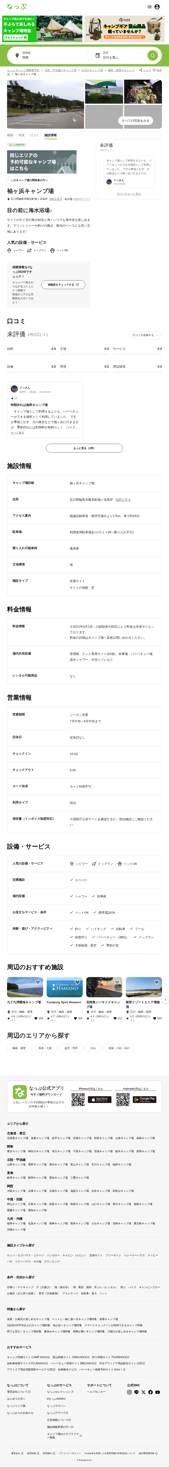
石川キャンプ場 (101, 1164)
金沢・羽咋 (71, 1048)
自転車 (85, 1293)
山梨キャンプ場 (16, 1164)
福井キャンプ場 (122, 1164)
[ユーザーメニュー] (153, 6)
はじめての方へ (16, 1398)
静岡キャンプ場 (37, 1177)
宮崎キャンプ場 (122, 1223)
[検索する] (152, 55)
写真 (21, 135)
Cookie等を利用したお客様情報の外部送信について (109, 1453)
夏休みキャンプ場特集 (57, 1331)
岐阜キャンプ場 (16, 1177)
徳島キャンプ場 (143, 1204)
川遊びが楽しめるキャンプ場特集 (127, 1331)
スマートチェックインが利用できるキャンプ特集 (113, 1325)
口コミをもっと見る (129, 193)
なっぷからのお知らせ (20, 1412)
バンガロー (53, 1255)
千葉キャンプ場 (82, 1151)
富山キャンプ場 (79, 1164)
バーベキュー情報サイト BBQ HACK (72, 1363)
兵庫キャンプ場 (37, 1190)
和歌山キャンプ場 (123, 1190)
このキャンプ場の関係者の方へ (29, 180)
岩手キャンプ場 (61, 1138)
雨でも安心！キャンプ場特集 (24, 1331)
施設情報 (50, 135)
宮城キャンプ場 (82, 1138)
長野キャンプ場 (37, 1164)
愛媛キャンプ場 (16, 1210)
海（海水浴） (62, 1287)
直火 (94, 1293)
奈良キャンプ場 (101, 1190)
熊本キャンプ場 (79, 1223)
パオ (9, 1261)
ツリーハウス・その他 (28, 1261)
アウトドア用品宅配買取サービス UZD (30, 1369)
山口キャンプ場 (101, 1204)
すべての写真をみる (135, 120)
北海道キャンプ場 (17, 1138)
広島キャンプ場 (37, 1204)
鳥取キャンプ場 (58, 1204)
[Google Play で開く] (144, 1099)
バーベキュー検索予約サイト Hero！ (101, 1369)
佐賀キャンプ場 (37, 1223)
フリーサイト (113, 1255)
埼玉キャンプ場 (61, 1151)
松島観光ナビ (66, 1369)
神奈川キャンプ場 (38, 1151)
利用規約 (47, 1453)
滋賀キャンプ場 (79, 1190)
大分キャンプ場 (101, 1223)
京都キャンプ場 (58, 1190)
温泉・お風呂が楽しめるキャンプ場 (28, 1319)
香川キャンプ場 (122, 1204)
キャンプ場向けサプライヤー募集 (63, 1435)
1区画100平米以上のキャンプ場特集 (28, 1325)
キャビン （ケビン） (74, 1255)
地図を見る (55, 198)
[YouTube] (157, 1392)
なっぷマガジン (56, 1405)
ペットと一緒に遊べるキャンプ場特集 (74, 1319)
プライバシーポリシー (70, 1453)
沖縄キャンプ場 (16, 1229)
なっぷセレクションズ (60, 1391)
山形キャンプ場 (124, 1138)
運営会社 (15, 1453)
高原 (81, 1287)
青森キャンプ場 (40, 1138)
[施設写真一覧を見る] (45, 104)
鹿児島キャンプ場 (144, 1223)
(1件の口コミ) (81, 199)
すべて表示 (17, 432)
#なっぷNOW (55, 1398)
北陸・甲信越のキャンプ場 (60, 70)
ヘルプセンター (96, 1391)
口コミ (34, 135)
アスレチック (70, 1293)
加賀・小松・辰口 (119, 1048)
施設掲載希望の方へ (59, 1426)
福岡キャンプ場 (16, 1223)
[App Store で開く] (100, 1099)
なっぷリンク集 (16, 1405)
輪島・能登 (19, 1048)
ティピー (153, 1255)
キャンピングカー (149, 1287)
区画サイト (96, 1255)
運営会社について (17, 1391)
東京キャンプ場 (16, 1151)
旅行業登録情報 (146, 1453)
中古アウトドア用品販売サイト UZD (120, 1363)
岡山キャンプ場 (16, 1204)
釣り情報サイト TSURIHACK (109, 1357)
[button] (45, 407)
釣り (123, 1287)
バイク (132, 1287)
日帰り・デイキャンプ (20, 1287)
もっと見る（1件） (84, 448)
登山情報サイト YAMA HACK (70, 1357)
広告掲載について (57, 1419)
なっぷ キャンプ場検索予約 (23, 70)
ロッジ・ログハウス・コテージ (25, 1255)
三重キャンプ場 (79, 1177)
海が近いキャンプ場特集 (67, 1325)
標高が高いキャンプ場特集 (89, 1331)
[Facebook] (150, 1392)
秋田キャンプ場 (103, 1138)
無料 (89, 1287)
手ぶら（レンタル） (106, 1287)
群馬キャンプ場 (145, 1151)
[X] (143, 1392)
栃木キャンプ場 (124, 1151)
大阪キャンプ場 (16, 1190)
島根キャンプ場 (79, 1204)
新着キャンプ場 (108, 1319)
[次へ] (165, 999)
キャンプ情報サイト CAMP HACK (27, 1357)
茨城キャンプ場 (103, 1151)
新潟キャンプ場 (58, 1164)
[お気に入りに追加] (37, 982)
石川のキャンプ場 (92, 70)
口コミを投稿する (143, 335)
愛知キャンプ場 (58, 1177)
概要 (10, 135)
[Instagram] (129, 1392)
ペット (103, 1293)
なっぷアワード (56, 1412)
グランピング (52, 1261)
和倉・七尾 (45, 1048)
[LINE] (136, 1392)
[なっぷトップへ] (17, 7)
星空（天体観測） (49, 1293)
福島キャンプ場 (145, 1138)
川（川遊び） (44, 1287)
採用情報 (31, 1453)
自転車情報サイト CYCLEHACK (26, 1363)
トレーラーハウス (134, 1255)
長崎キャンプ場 (58, 1223)
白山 (93, 1048)
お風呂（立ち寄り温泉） (21, 1293)
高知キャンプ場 (37, 1210)
